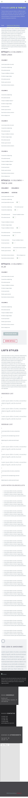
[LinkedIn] (13, 785)
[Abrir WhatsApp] (25, 795)
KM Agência (19, 793)
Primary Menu (25, 1)
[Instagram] (14, 785)
